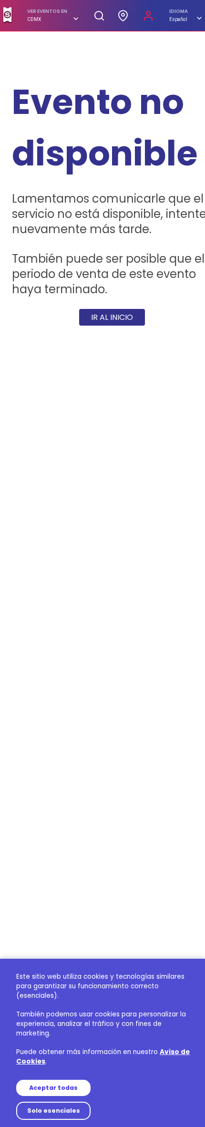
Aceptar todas (53, 1088)
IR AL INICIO (112, 317)
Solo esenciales (53, 1111)
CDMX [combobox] (34, 19)
